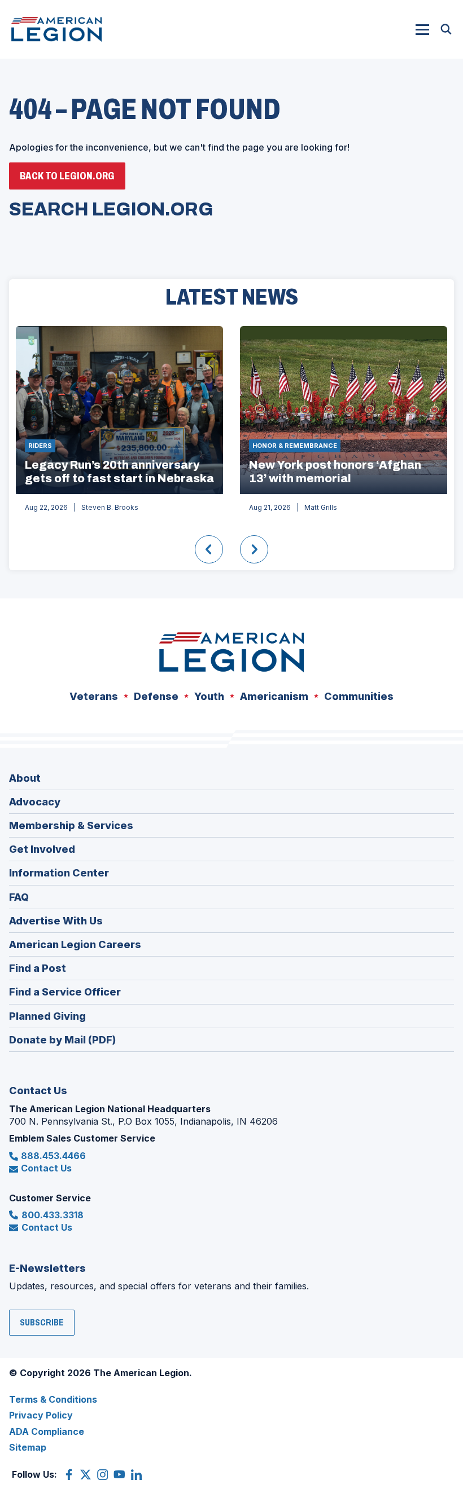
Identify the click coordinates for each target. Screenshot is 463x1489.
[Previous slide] (209, 549)
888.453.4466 (53, 1155)
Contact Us (46, 1168)
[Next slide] (254, 549)
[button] (422, 29)
